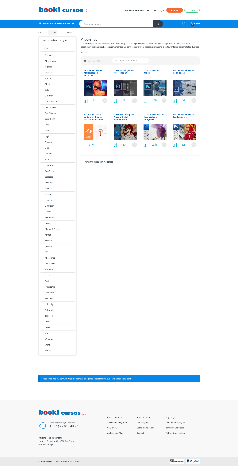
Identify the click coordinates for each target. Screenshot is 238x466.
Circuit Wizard (51, 101)
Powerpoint (50, 263)
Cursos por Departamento (55, 23)
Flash (47, 159)
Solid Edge (49, 304)
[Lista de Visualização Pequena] (98, 60)
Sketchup (49, 298)
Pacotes (151, 10)
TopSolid (49, 315)
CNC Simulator (51, 107)
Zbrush (48, 350)
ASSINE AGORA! (104, 142)
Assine (174, 10)
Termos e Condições (175, 427)
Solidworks (49, 310)
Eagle (47, 136)
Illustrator (49, 182)
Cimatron (49, 95)
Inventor (48, 194)
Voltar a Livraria (134, 10)
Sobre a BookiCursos (146, 427)
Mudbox (48, 240)
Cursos (53, 32)
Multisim (48, 246)
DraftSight (49, 130)
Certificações (142, 422)
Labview (48, 200)
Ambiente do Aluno (115, 433)
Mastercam (50, 217)
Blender (48, 84)
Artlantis (48, 72)
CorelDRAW (50, 119)
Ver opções (104, 100)
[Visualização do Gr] (85, 60)
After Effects (50, 61)
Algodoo (48, 66)
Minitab (48, 234)
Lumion (48, 211)
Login (192, 10)
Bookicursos (46, 461)
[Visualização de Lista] (94, 60)
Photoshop (50, 258)
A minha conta (143, 417)
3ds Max (48, 55)
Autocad (48, 78)
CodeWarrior (50, 113)
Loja (161, 10)
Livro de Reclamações (175, 422)
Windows (49, 339)
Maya (47, 223)
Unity (47, 321)
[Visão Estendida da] (89, 60)
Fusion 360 (50, 165)
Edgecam (49, 142)
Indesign (48, 188)
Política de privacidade (175, 433)
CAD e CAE (112, 427)
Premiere (49, 269)
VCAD (47, 333)
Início (40, 32)
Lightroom (49, 206)
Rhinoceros (50, 287)
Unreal (48, 327)
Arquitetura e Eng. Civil (117, 422)
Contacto (141, 433)
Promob (48, 275)
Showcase (49, 292)
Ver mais (84, 52)
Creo (47, 124)
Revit (47, 281)
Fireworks (49, 153)
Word (47, 344)
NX (46, 252)
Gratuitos (49, 177)
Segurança (170, 417)
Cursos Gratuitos (114, 417)
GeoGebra (49, 171)
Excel (47, 148)
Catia (47, 90)
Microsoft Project (52, 229)
